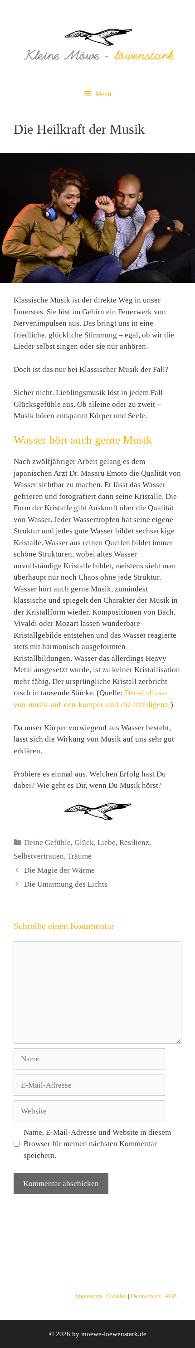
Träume (80, 856)
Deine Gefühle (47, 842)
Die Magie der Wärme (59, 870)
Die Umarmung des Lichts (65, 884)
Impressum (89, 1296)
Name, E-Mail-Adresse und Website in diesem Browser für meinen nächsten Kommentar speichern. (97, 1144)
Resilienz (134, 842)
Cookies (117, 1296)
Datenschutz (146, 1296)
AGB (171, 1296)
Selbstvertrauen (39, 856)
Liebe (107, 842)
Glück (84, 842)
